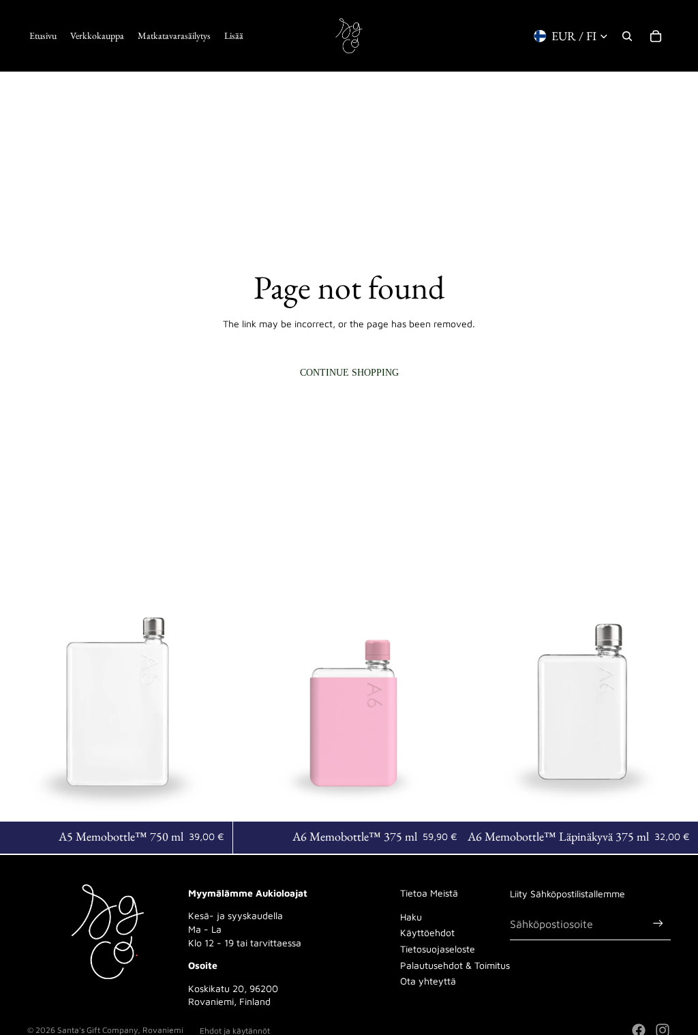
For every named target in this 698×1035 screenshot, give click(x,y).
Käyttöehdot (427, 932)
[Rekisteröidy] (658, 923)
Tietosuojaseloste (437, 949)
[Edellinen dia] (20, 706)
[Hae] (627, 36)
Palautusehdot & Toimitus (455, 965)
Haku (411, 916)
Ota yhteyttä (428, 981)
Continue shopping (349, 373)
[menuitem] (233, 36)
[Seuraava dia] (212, 706)
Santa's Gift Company (97, 1030)
